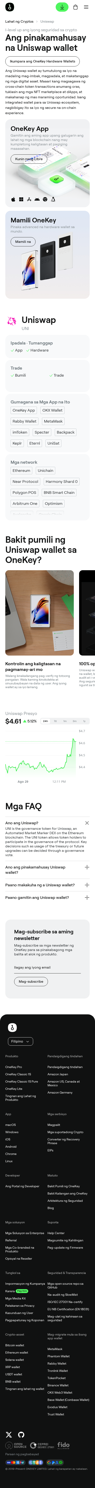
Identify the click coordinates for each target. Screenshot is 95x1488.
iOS (7, 1139)
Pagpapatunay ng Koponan (24, 1320)
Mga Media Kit (15, 1298)
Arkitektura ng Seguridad (65, 1200)
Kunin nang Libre (29, 159)
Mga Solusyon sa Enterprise (24, 1233)
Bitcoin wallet (14, 1345)
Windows (12, 1132)
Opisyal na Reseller (18, 1258)
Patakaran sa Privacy (19, 1305)
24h (45, 721)
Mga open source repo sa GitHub (66, 1285)
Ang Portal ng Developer (22, 1186)
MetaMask (55, 1349)
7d (55, 721)
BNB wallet (13, 1381)
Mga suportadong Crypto (65, 1132)
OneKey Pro (13, 1067)
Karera (10, 1291)
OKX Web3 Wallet (60, 1392)
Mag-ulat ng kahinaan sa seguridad (65, 1318)
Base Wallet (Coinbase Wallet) (68, 1400)
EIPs (50, 1150)
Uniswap (47, 21)
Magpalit (54, 1125)
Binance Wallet (58, 1385)
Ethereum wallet (16, 1352)
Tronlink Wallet (58, 1371)
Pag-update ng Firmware (65, 1247)
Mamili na (23, 242)
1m (65, 721)
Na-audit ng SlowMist (63, 1294)
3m (75, 721)
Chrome (11, 1154)
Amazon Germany (60, 1092)
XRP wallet (12, 1367)
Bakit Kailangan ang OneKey (67, 1193)
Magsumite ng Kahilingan (65, 1240)
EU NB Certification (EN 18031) (68, 1309)
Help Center (56, 1233)
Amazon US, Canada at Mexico (64, 1083)
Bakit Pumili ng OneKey (64, 1186)
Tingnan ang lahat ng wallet (24, 1389)
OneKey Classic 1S (18, 1074)
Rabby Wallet (57, 1363)
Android (11, 1146)
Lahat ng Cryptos (19, 21)
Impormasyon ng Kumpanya (25, 1283)
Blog (51, 1208)
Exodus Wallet (57, 1407)
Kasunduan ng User (19, 1313)
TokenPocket (57, 1378)
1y (84, 721)
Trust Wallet (56, 1414)
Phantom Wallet (59, 1356)
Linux (9, 1161)
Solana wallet (14, 1360)
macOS (10, 1125)
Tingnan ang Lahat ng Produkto (20, 1097)
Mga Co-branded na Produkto (19, 1249)
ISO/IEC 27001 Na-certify (65, 1302)
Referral (11, 1240)
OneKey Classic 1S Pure (21, 1081)
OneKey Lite (13, 1088)
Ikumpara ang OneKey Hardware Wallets (42, 61)
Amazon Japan (58, 1074)
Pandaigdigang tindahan (65, 1067)
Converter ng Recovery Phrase (64, 1141)
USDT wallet (13, 1374)
